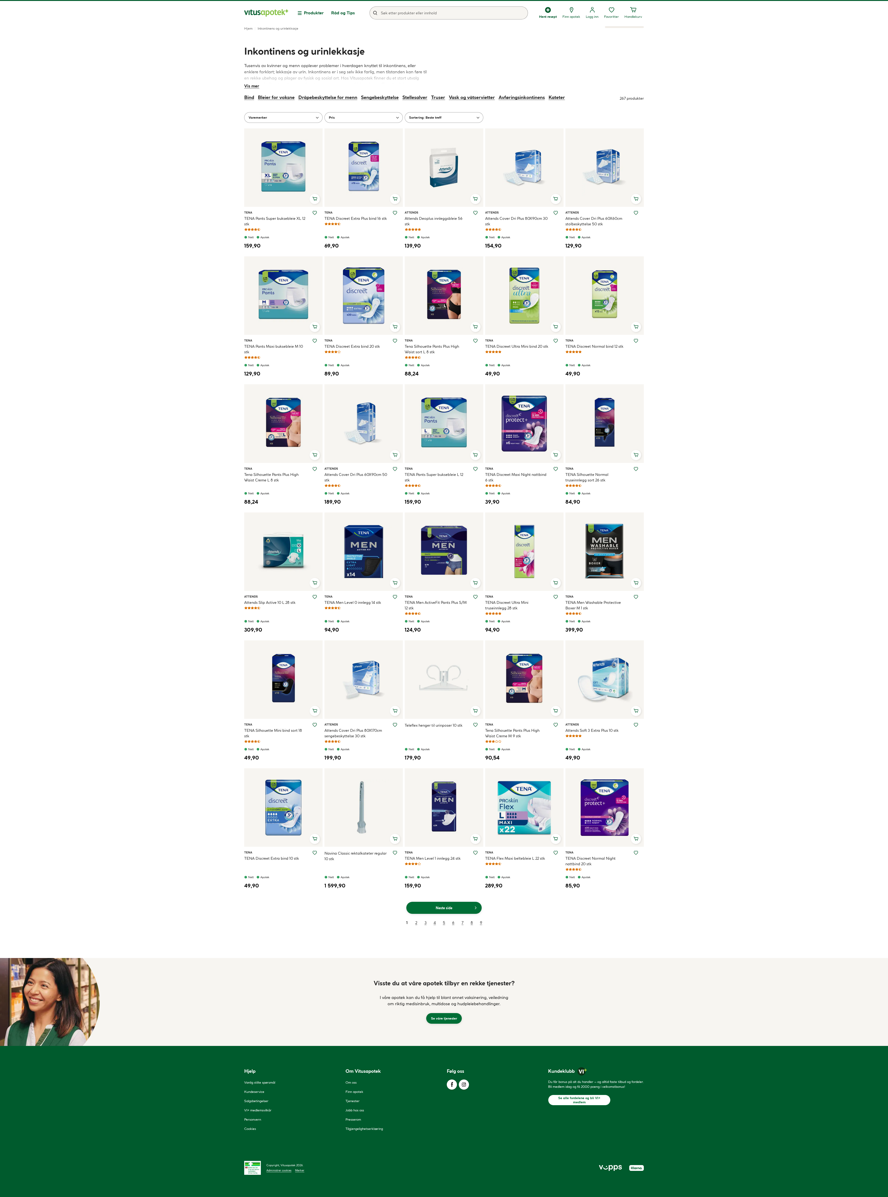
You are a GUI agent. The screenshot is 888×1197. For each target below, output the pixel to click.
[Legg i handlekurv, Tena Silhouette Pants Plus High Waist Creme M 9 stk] (556, 711)
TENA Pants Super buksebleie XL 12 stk (274, 221)
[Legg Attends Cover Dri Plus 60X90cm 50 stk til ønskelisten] (395, 469)
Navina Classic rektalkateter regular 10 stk (355, 856)
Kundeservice (254, 1092)
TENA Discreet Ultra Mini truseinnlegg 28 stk (506, 605)
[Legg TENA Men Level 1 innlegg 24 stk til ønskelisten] (475, 853)
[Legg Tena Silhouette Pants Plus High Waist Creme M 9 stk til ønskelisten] (556, 725)
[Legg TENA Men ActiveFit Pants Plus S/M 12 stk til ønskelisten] (475, 597)
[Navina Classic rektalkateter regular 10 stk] (363, 807)
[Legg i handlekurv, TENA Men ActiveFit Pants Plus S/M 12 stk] (475, 583)
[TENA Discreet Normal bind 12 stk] (604, 295)
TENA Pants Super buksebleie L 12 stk (434, 477)
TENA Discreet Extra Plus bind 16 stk (355, 218)
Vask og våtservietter (472, 97)
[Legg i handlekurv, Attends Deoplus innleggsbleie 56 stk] (475, 199)
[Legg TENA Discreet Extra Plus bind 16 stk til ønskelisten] (395, 213)
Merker (299, 1170)
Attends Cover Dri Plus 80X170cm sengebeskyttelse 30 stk (353, 733)
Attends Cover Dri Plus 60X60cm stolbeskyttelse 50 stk (593, 221)
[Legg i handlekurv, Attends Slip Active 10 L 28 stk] (315, 583)
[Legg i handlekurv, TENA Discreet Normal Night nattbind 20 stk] (636, 839)
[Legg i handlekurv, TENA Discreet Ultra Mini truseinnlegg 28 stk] (556, 583)
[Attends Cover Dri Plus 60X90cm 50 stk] (363, 423)
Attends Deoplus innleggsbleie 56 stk (433, 221)
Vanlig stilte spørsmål (259, 1082)
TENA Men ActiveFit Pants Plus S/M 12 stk (436, 605)
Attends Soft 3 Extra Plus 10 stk (592, 730)
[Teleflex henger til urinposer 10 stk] (444, 679)
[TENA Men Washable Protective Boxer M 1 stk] (604, 551)
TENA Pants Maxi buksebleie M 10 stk (273, 349)
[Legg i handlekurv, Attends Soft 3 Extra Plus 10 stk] (636, 711)
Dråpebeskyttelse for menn (327, 97)
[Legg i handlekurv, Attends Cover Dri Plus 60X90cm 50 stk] (395, 455)
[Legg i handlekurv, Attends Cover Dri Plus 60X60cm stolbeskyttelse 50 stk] (636, 199)
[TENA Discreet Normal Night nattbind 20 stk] (604, 807)
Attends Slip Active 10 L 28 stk (270, 602)
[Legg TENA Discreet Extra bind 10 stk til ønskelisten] (315, 853)
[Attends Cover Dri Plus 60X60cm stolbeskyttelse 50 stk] (604, 167)
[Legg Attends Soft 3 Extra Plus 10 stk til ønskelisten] (636, 725)
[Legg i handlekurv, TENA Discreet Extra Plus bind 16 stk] (395, 199)
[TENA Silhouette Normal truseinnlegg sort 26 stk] (604, 423)
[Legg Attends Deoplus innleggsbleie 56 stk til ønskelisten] (475, 213)
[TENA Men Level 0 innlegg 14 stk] (363, 551)
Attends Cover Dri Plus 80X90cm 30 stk (516, 221)
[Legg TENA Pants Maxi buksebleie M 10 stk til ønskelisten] (315, 341)
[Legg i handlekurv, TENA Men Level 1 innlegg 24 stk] (475, 839)
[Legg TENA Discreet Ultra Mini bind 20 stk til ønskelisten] (556, 341)
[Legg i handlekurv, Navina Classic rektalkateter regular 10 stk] (395, 839)
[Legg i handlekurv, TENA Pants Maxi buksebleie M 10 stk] (315, 327)
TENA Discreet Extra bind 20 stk (352, 346)
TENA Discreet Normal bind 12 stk (594, 346)
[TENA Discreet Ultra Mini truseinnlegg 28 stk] (524, 551)
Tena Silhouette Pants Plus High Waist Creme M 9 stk (512, 733)
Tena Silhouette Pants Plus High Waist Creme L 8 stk (271, 477)
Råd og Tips (343, 13)
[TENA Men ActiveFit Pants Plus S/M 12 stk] (444, 551)
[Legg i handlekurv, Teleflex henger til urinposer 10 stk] (475, 711)
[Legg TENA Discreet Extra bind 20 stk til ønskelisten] (395, 341)
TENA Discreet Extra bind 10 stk (271, 858)
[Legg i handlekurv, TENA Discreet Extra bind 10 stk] (315, 839)
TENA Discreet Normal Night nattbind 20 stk (590, 861)
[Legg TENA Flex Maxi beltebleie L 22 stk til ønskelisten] (556, 853)
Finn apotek (354, 1092)
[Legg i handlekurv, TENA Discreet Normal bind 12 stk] (636, 327)
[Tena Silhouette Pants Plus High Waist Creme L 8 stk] (283, 423)
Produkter (314, 13)
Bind (249, 97)
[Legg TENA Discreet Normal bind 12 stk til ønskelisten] (636, 341)
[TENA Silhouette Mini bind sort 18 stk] (283, 679)
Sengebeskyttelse (380, 97)
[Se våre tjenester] (444, 1002)
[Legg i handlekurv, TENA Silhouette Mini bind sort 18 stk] (315, 711)
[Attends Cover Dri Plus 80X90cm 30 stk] (524, 167)
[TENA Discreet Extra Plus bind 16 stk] (363, 167)
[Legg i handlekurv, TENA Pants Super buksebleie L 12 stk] (475, 455)
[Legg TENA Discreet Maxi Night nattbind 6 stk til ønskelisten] (556, 469)
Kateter (557, 97)
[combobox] (449, 12)
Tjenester (352, 1101)
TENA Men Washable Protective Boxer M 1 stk (593, 605)
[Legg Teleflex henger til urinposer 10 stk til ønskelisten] (475, 725)
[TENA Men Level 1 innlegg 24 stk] (444, 807)
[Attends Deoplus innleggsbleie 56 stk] (444, 167)
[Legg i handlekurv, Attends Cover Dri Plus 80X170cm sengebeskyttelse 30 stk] (395, 711)
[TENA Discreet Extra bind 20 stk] (363, 295)
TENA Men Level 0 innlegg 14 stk (352, 602)
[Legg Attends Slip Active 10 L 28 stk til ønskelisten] (315, 597)
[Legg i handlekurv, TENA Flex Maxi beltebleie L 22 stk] (556, 839)
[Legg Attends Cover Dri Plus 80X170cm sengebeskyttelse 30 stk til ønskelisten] (395, 725)
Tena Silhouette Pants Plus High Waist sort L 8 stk (432, 349)
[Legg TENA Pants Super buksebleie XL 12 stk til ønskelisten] (315, 213)
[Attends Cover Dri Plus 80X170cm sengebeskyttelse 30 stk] (363, 679)
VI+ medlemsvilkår (257, 1110)
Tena (249, 212)
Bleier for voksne (276, 97)
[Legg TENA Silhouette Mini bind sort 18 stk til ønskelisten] (315, 725)
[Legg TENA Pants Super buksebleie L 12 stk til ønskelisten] (475, 469)
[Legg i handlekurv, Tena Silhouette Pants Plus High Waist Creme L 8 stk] (315, 455)
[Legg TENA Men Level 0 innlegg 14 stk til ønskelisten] (395, 597)
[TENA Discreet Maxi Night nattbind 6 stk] (524, 423)
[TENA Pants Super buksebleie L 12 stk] (444, 423)
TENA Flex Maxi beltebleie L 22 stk (515, 858)
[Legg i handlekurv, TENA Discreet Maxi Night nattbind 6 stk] (556, 455)
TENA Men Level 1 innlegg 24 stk (433, 858)
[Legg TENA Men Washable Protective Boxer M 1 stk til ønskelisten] (636, 597)
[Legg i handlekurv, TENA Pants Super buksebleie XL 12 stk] (315, 199)
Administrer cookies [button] (278, 1170)
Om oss (351, 1082)
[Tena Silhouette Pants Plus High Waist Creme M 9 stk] (524, 679)
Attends (411, 212)
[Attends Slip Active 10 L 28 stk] (283, 551)
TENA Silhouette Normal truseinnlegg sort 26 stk (586, 477)
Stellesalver (414, 97)
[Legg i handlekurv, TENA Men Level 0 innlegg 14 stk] (395, 583)
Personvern (252, 1119)
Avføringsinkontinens (522, 97)
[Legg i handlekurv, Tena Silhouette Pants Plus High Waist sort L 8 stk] (475, 327)
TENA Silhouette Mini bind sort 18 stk (273, 733)
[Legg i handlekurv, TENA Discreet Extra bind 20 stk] (395, 327)
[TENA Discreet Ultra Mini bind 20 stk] (524, 295)
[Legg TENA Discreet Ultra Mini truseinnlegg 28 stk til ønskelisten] (556, 597)
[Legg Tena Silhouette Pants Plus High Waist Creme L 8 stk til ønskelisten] (315, 469)
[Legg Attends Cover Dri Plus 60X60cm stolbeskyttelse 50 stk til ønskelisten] (636, 213)
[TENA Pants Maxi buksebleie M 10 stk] (283, 295)
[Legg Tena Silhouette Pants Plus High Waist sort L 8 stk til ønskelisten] (475, 341)
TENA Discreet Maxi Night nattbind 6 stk (515, 477)
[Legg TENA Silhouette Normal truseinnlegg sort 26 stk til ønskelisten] (636, 469)
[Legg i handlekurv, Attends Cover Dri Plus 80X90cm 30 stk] (556, 199)
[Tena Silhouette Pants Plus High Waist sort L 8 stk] (444, 295)
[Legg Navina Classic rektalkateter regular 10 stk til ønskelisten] (395, 853)
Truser (438, 97)
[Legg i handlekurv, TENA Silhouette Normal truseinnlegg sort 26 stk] (636, 455)
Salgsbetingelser (256, 1101)
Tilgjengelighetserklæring (364, 1129)
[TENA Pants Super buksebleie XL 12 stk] (283, 167)
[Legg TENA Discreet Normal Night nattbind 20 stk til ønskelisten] (636, 853)
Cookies (250, 1129)
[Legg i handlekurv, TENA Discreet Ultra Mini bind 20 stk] (556, 327)
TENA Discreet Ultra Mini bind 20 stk (516, 346)
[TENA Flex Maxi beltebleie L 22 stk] (524, 807)
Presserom (353, 1119)
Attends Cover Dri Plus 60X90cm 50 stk (355, 477)
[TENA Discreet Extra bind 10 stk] (283, 807)
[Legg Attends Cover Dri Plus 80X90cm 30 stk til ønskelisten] (556, 213)
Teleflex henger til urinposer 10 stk (433, 725)
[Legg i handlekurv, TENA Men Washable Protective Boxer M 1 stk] (636, 583)
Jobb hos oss (354, 1110)
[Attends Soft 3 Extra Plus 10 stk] (604, 679)
